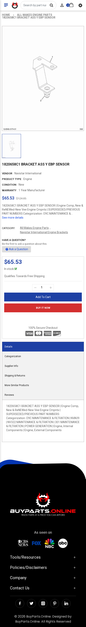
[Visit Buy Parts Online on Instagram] (43, 603)
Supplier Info (11, 366)
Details (8, 346)
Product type (11, 179)
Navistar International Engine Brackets (44, 232)
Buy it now (43, 307)
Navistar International (27, 173)
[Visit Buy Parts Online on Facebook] (19, 603)
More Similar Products (17, 385)
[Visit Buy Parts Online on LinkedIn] (66, 603)
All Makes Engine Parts (34, 227)
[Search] (51, 5)
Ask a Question (18, 249)
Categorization (13, 356)
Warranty (9, 190)
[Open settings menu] (80, 5)
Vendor (7, 173)
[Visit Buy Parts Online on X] (31, 603)
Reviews (9, 395)
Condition (9, 184)
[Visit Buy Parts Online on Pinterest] (54, 603)
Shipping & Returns (15, 375)
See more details (12, 217)
